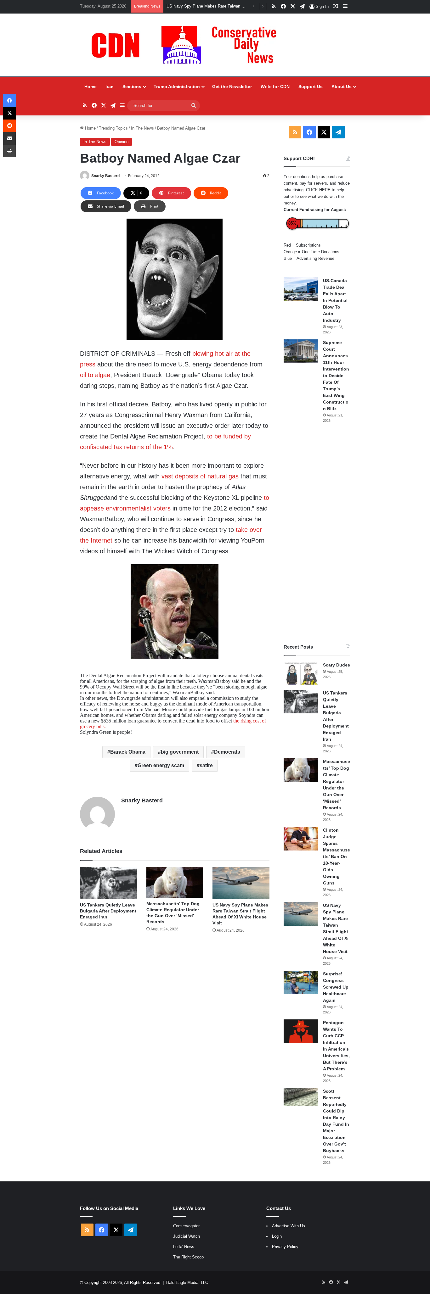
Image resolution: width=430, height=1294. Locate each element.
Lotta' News (183, 1246)
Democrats (227, 752)
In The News (142, 128)
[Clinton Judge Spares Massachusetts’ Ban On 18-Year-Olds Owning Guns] (301, 839)
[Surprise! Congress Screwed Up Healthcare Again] (301, 982)
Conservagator (186, 1226)
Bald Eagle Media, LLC (187, 1282)
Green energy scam (161, 765)
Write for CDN (275, 86)
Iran (109, 86)
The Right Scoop (188, 1257)
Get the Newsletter (232, 86)
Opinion (121, 141)
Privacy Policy (285, 1246)
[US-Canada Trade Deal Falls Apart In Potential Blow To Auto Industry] (301, 289)
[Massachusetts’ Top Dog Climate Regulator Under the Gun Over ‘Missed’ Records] (174, 882)
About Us (341, 86)
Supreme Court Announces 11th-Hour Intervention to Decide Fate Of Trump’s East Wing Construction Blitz (336, 375)
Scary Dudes (336, 664)
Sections (131, 86)
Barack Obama (127, 752)
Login (277, 1236)
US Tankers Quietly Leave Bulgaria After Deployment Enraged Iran (108, 910)
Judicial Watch (186, 1236)
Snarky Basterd (105, 176)
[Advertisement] (317, 533)
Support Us (310, 86)
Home (90, 86)
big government (180, 752)
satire (206, 765)
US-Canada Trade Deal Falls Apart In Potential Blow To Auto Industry (335, 300)
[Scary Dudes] (301, 673)
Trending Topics (113, 128)
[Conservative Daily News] (187, 45)
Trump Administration (177, 86)
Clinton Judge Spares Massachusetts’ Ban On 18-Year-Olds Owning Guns (336, 856)
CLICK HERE (318, 189)
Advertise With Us (288, 1226)
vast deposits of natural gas (200, 476)
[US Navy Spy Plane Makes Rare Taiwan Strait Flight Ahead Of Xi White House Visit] (240, 883)
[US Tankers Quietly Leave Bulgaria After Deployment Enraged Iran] (108, 883)
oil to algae (95, 374)
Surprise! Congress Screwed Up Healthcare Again (335, 987)
